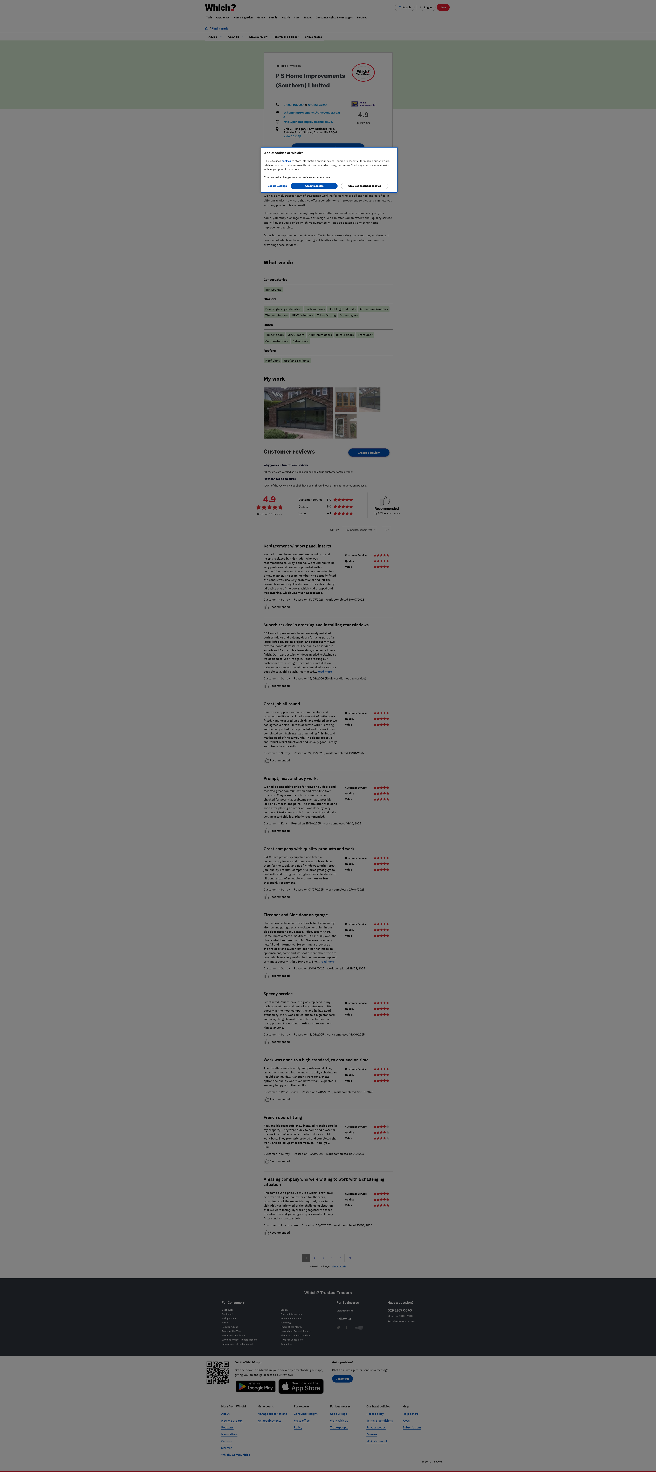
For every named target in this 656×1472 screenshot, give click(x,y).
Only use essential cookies (364, 186)
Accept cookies (314, 186)
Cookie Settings (277, 186)
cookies (286, 161)
